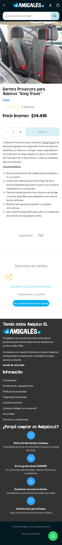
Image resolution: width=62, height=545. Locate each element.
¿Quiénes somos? (12, 402)
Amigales (24, 526)
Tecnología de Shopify (39, 526)
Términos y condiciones (15, 419)
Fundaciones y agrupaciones (18, 385)
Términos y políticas (31, 533)
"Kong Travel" (49, 142)
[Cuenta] (50, 5)
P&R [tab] (41, 235)
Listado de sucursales (13, 365)
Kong (6, 100)
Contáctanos (10, 380)
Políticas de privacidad (14, 391)
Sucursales (9, 413)
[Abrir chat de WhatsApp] (53, 536)
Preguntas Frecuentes (15, 397)
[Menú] (4, 5)
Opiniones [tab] (26, 235)
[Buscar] (55, 16)
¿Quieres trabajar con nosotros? (20, 408)
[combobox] (31, 16)
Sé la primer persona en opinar (31, 303)
